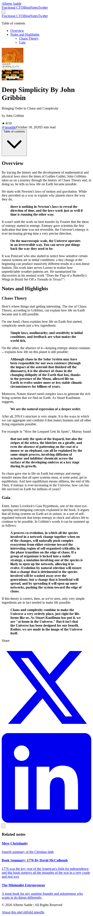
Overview (17, 30)
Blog (26, 7)
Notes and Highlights (24, 34)
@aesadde (9, 127)
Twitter (43, 7)
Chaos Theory (28, 38)
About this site (11, 912)
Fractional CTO (12, 7)
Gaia (22, 42)
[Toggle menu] (3, 12)
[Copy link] (3, 826)
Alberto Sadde (11, 3)
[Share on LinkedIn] (46, 821)
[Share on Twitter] (46, 731)
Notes (34, 7)
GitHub (26, 912)
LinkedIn (38, 912)
